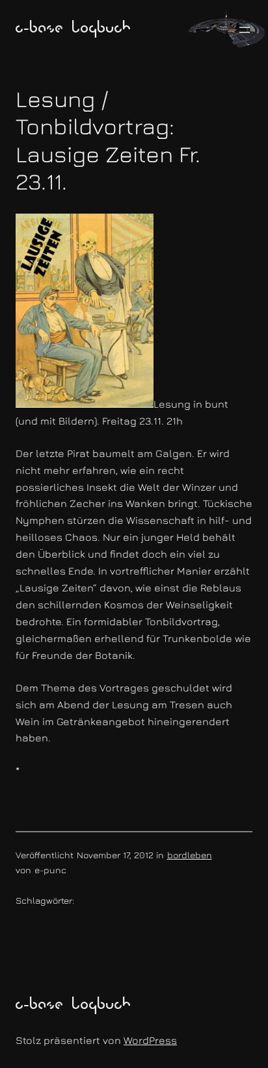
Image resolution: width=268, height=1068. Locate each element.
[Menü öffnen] (244, 30)
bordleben (189, 854)
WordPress (150, 1040)
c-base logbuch (73, 29)
